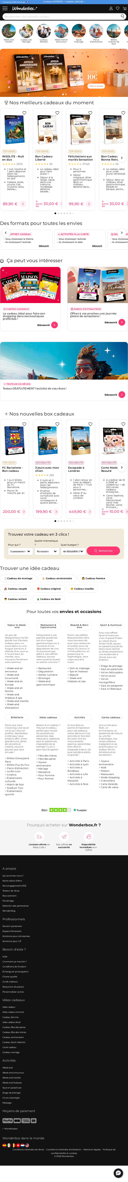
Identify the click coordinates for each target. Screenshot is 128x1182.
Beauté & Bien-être (79, 626)
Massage (7, 1102)
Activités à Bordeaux (75, 769)
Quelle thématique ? (46, 542)
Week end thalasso (12, 1082)
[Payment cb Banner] (17, 1122)
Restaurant (45, 668)
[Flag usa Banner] (27, 1146)
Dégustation (46, 671)
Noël (103, 767)
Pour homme (46, 775)
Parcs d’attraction (17, 768)
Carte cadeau (9, 1047)
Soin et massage (80, 668)
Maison (105, 770)
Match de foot (15, 784)
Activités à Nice (79, 784)
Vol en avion (108, 675)
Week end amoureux (13, 1072)
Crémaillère (108, 780)
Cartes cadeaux (111, 717)
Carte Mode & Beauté (110, 469)
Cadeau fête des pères (13, 1027)
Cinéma (11, 774)
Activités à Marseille (75, 779)
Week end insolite (11, 1077)
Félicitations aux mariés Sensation (80, 158)
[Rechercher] (123, 17)
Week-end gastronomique (45, 683)
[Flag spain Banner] (4, 1146)
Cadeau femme (10, 1017)
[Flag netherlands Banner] (22, 1146)
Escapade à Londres (76, 469)
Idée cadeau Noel (11, 1022)
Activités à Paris (79, 761)
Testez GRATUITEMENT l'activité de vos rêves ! (34, 388)
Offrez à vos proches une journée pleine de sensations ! (93, 315)
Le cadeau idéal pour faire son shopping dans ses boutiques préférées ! (24, 316)
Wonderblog (9, 911)
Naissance (44, 772)
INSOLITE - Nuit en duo (13, 158)
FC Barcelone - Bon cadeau (12, 469)
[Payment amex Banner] (26, 1122)
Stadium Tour (15, 787)
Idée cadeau (8, 1007)
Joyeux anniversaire (43, 764)
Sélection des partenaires (15, 906)
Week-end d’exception (12, 706)
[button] (63, 94)
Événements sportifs (13, 793)
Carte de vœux (109, 787)
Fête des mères (47, 755)
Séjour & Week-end (17, 626)
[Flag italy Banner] (9, 1146)
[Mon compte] (111, 8)
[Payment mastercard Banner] (33, 1122)
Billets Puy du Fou (18, 765)
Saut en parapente (112, 685)
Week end (7, 1067)
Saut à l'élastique (111, 688)
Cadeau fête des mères (14, 1032)
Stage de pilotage (111, 665)
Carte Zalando (109, 784)
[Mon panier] (125, 8)
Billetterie (17, 717)
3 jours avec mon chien (47, 469)
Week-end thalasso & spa (13, 696)
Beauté (74, 674)
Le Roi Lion (13, 771)
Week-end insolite (17, 701)
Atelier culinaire (47, 674)
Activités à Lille (79, 774)
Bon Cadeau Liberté (43, 158)
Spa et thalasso (79, 671)
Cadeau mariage (11, 1052)
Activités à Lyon (79, 764)
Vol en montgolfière (107, 681)
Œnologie (44, 678)
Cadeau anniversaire (13, 1037)
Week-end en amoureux (14, 670)
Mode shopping (110, 777)
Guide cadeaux (10, 982)
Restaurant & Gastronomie (48, 626)
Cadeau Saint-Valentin (13, 1042)
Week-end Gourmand (12, 676)
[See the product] (23, 204)
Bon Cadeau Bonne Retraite (112, 158)
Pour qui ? (14, 544)
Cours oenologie (11, 1097)
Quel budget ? (70, 544)
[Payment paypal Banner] (7, 1122)
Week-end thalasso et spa (77, 680)
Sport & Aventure (111, 625)
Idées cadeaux (48, 717)
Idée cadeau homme (13, 1012)
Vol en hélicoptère (112, 672)
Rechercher (106, 550)
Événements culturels (13, 780)
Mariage (43, 768)
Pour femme (46, 778)
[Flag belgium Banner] (14, 1146)
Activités (79, 717)
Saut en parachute (112, 669)
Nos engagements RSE (14, 885)
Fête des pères (47, 758)
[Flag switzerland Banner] (18, 1146)
